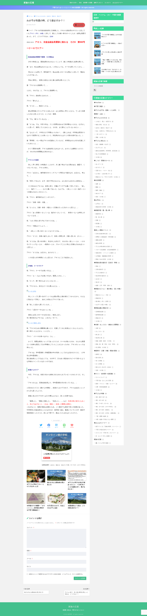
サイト (29, 566)
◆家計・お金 (99, 114)
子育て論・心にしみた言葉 (104, 380)
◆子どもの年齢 (100, 393)
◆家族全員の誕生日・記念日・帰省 (106, 262)
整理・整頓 (100, 190)
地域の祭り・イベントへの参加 (105, 253)
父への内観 (100, 364)
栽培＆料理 (100, 243)
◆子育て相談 (99, 106)
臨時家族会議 (100, 314)
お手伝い (99, 203)
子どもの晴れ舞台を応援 (104, 246)
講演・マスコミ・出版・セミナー (106, 383)
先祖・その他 (100, 370)
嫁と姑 (98, 334)
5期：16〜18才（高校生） (104, 410)
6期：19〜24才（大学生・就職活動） (107, 413)
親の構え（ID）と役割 (103, 301)
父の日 (98, 279)
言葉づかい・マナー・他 (104, 170)
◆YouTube (98, 102)
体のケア (99, 193)
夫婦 (98, 328)
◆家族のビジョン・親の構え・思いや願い (107, 290)
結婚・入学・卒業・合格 (104, 285)
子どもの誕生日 (101, 272)
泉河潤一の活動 (87, 2)
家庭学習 (99, 214)
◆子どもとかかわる (101, 118)
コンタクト (108, 2)
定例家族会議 (100, 311)
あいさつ (99, 164)
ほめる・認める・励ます (57, 465)
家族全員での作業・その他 (104, 207)
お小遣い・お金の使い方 (104, 173)
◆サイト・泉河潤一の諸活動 (104, 374)
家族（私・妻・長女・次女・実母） (107, 344)
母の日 (99, 282)
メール (30, 558)
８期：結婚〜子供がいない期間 (105, 419)
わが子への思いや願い (103, 304)
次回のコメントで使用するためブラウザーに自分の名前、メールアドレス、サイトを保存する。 (56, 574)
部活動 (98, 223)
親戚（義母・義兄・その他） (105, 341)
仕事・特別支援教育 (102, 387)
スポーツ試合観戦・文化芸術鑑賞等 (107, 249)
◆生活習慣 (99, 180)
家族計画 (99, 298)
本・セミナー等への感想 (104, 436)
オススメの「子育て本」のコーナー (107, 432)
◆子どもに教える (101, 141)
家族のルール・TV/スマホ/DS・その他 (107, 177)
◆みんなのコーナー (101, 423)
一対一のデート (101, 134)
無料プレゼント (98, 2)
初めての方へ (73, 2)
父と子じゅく (100, 147)
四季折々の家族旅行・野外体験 (106, 237)
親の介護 (99, 357)
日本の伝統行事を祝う (103, 233)
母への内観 (100, 360)
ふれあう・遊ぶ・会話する (104, 121)
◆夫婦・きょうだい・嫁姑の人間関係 (107, 324)
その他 (99, 157)
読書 (98, 220)
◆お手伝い (99, 200)
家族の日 (99, 318)
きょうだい (100, 331)
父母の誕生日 (100, 269)
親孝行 (99, 354)
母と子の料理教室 (102, 154)
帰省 (98, 266)
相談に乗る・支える (102, 124)
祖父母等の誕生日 (102, 275)
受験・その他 (100, 137)
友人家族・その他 (102, 347)
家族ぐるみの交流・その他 (104, 259)
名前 (29, 550)
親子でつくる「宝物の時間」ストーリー (108, 426)
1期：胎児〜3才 (101, 397)
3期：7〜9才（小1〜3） (104, 403)
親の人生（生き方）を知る (104, 367)
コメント (30, 527)
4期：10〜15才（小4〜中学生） (76, 465)
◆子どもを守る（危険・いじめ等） (106, 110)
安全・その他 (100, 196)
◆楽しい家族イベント (102, 230)
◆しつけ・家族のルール (103, 160)
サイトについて (101, 377)
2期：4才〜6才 (101, 400)
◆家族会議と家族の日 (102, 308)
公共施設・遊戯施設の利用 (104, 256)
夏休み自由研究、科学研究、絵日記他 (107, 150)
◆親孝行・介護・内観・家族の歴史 (106, 351)
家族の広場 (29, 2)
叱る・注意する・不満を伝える (106, 131)
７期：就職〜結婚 (102, 416)
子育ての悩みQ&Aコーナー (104, 429)
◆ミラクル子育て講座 (103, 443)
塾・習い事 (100, 217)
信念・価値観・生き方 (103, 144)
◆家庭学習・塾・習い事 (103, 210)
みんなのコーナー (118, 2)
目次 (80, 2)
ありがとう (100, 167)
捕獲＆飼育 (100, 240)
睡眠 (98, 187)
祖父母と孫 (100, 337)
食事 (98, 184)
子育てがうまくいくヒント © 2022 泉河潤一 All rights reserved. (73, 7)
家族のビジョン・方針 (103, 295)
